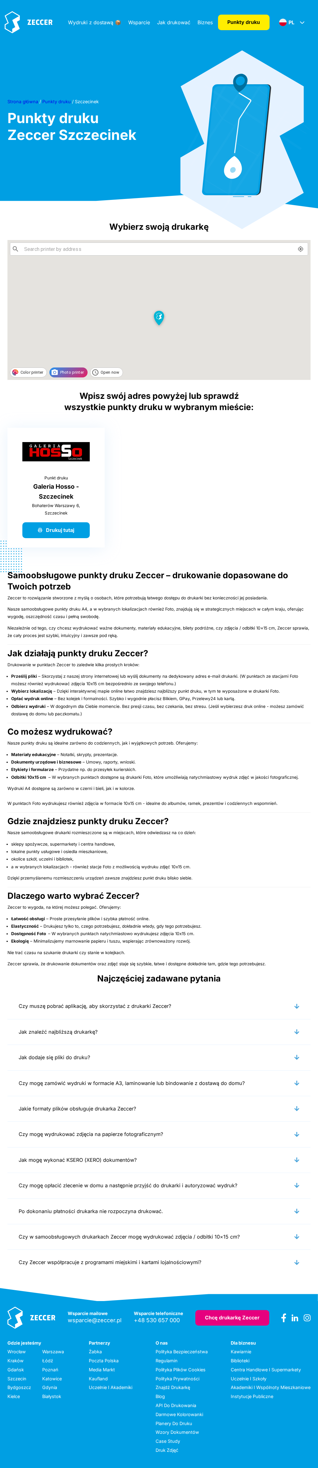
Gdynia (49, 1387)
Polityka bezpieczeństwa (182, 1351)
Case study (168, 1441)
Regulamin (167, 1360)
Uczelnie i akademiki (110, 1387)
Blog (160, 1396)
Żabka (95, 1351)
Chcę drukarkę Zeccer (232, 1317)
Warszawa (53, 1351)
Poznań (50, 1369)
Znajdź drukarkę (173, 1387)
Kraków (15, 1360)
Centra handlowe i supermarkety (266, 1369)
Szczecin (16, 1378)
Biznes (205, 22)
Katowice (52, 1378)
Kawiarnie (241, 1351)
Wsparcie (139, 22)
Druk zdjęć (167, 1450)
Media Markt (102, 1369)
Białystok (51, 1396)
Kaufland (98, 1378)
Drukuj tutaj (60, 530)
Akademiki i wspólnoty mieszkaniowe (271, 1387)
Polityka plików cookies (181, 1369)
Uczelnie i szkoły (248, 1378)
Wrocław (16, 1351)
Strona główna (22, 101)
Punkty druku (243, 22)
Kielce (13, 1396)
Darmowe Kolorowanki (179, 1414)
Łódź (47, 1360)
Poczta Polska (104, 1360)
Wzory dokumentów (177, 1432)
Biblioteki (240, 1360)
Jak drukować (173, 22)
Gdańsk (15, 1369)
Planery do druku (174, 1423)
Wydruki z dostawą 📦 (94, 22)
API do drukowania (176, 1405)
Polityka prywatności (177, 1378)
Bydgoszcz (19, 1387)
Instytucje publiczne (252, 1396)
